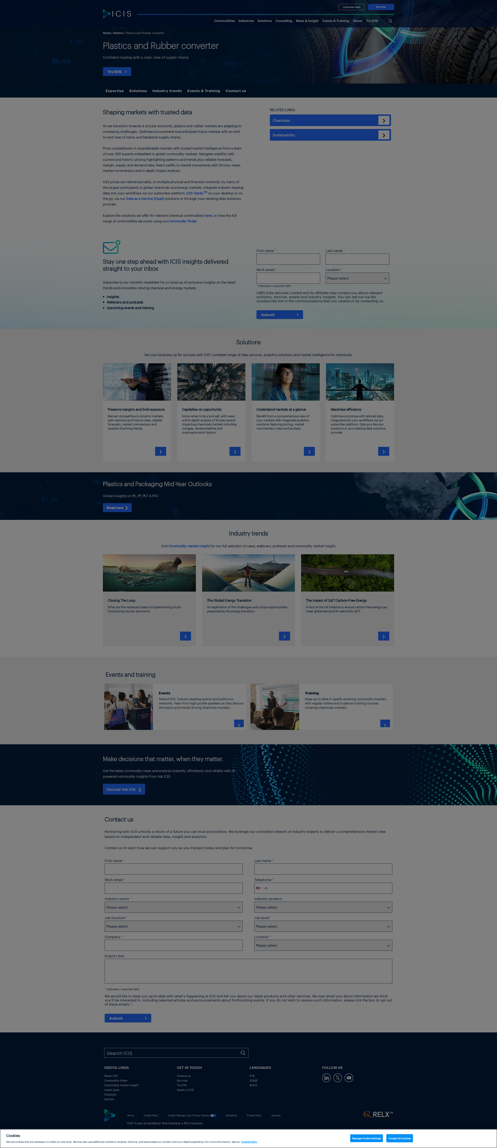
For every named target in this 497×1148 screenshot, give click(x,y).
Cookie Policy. (249, 1141)
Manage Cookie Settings (366, 1138)
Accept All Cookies (399, 1138)
